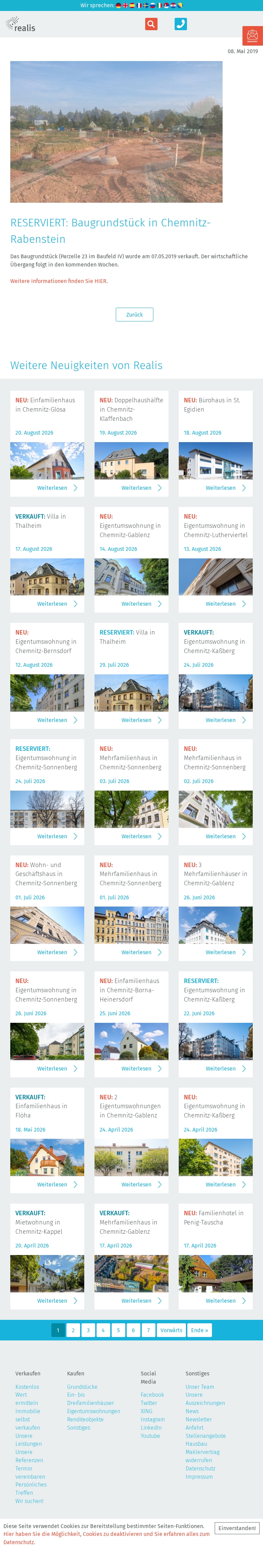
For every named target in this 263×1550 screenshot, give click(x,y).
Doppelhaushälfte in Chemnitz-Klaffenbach (131, 410)
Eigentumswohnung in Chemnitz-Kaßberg (214, 642)
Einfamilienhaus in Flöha (41, 1106)
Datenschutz (200, 1468)
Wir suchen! (29, 1501)
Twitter (149, 1403)
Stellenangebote (206, 1436)
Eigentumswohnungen (93, 1411)
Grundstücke (82, 1387)
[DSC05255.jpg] (116, 198)
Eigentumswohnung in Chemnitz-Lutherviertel (216, 526)
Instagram (153, 1419)
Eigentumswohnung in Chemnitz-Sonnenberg (46, 758)
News (192, 1411)
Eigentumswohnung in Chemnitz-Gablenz (130, 526)
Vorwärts (171, 1330)
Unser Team (200, 1387)
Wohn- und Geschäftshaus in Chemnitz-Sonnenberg (46, 874)
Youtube (150, 1436)
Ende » (199, 1330)
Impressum (199, 1477)
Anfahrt (194, 1427)
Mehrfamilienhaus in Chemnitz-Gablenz (129, 1222)
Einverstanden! (237, 1528)
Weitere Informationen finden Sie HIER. (59, 281)
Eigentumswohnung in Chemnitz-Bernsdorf (46, 642)
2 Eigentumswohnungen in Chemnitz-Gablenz (130, 1106)
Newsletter (199, 1419)
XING (146, 1411)
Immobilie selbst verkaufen (27, 1419)
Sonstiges (78, 1427)
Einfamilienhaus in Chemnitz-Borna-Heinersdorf (129, 990)
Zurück (134, 314)
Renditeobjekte (85, 1419)
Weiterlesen (52, 488)
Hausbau (196, 1444)
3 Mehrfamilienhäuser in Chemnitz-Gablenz (216, 874)
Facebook (152, 1395)
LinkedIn (151, 1427)
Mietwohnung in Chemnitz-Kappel (38, 1222)
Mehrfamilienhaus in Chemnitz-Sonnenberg (130, 758)
